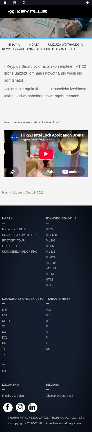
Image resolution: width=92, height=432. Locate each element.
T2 (3, 354)
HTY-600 (51, 235)
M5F (5, 309)
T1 (3, 348)
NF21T (6, 320)
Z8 (3, 326)
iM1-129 (51, 268)
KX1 (4, 332)
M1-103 (50, 240)
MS (48, 315)
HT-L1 (49, 279)
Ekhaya (14, 44)
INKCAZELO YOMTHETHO (19, 235)
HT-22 (49, 229)
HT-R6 (50, 246)
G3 (4, 371)
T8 (3, 365)
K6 (4, 343)
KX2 (4, 337)
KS (48, 348)
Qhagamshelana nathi (59, 395)
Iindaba (33, 44)
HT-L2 (49, 285)
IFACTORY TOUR (13, 240)
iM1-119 (51, 262)
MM (48, 309)
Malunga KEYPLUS (14, 229)
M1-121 (50, 257)
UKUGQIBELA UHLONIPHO (19, 251)
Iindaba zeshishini (13, 395)
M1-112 (50, 251)
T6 (3, 360)
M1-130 (50, 274)
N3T (4, 315)
